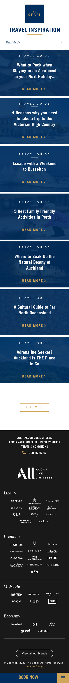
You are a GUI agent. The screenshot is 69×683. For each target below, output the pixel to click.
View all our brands (34, 653)
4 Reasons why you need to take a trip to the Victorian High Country (34, 119)
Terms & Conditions (34, 446)
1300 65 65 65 (36, 453)
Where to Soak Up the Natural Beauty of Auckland (35, 263)
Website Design (34, 666)
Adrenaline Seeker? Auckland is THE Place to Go (34, 358)
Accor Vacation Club (23, 442)
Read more (32, 89)
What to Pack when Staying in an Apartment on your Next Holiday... (34, 71)
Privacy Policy (50, 442)
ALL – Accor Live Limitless (34, 438)
